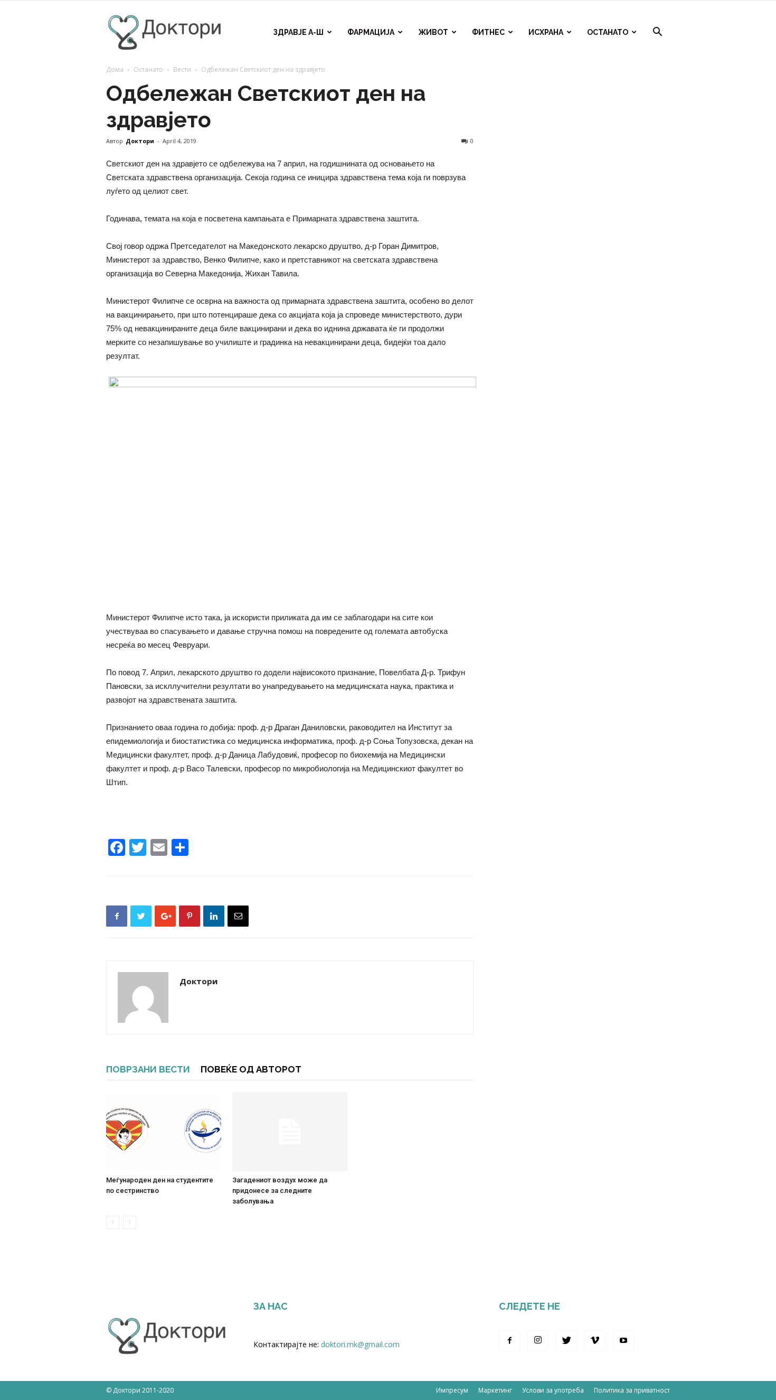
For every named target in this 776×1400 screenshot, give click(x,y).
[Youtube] (623, 1340)
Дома (115, 69)
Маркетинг (495, 1390)
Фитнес (488, 32)
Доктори (140, 141)
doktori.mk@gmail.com (360, 1344)
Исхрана (545, 32)
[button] (657, 33)
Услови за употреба (553, 1390)
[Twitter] (566, 1340)
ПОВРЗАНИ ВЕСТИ (148, 1069)
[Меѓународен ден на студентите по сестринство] (163, 1131)
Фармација (370, 32)
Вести (182, 69)
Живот (433, 32)
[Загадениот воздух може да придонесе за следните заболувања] (289, 1131)
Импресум (452, 1390)
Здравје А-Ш (298, 32)
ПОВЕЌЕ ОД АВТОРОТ (251, 1069)
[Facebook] (509, 1340)
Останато (607, 32)
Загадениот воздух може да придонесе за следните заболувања (279, 1190)
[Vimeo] (594, 1340)
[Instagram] (537, 1340)
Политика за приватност (632, 1390)
